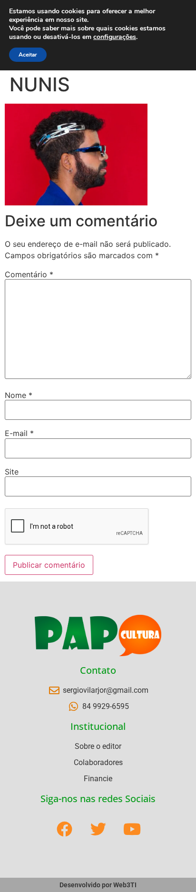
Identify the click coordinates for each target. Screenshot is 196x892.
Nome (18, 395)
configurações (114, 37)
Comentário (29, 274)
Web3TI (125, 885)
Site (12, 471)
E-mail (19, 433)
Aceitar (28, 54)
